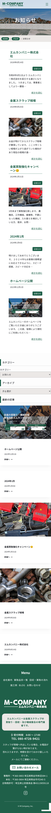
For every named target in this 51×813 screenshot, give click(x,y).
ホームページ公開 (21, 281)
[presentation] (25, 422)
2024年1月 (17, 236)
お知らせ (37, 68)
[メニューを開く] (47, 4)
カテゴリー (5, 369)
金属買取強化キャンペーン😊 (24, 168)
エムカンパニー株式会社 (24, 54)
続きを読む (36, 93)
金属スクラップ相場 (23, 100)
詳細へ (8, 459)
